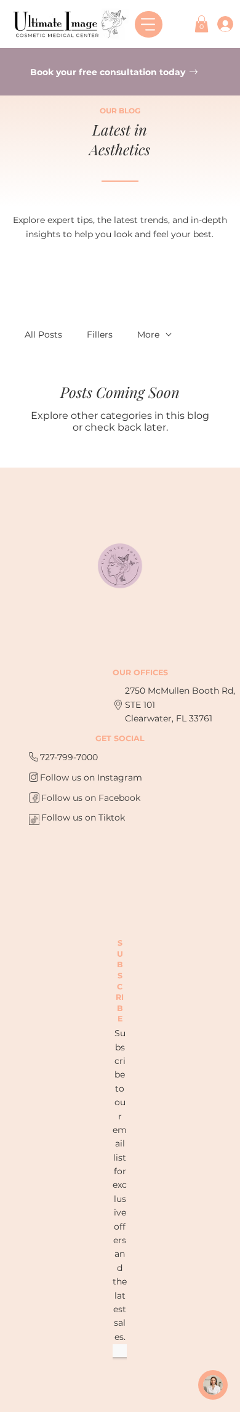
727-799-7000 (69, 757)
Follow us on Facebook (90, 797)
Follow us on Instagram (91, 777)
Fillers (100, 334)
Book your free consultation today (109, 72)
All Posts (43, 334)
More (148, 334)
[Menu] (148, 24)
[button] (201, 23)
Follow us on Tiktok (83, 817)
